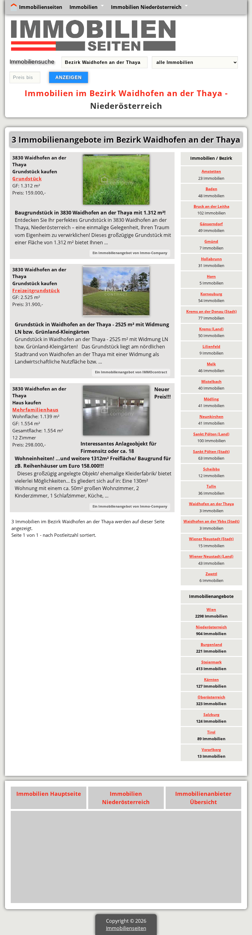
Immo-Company (153, 252)
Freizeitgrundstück (36, 290)
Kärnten (211, 679)
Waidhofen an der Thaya (211, 503)
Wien (211, 609)
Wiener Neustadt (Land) (211, 556)
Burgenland (211, 644)
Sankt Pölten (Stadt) (211, 451)
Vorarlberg (211, 749)
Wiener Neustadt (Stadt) (211, 538)
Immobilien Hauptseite (48, 793)
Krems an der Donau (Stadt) (211, 311)
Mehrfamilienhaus (35, 410)
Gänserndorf (211, 224)
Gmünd (211, 241)
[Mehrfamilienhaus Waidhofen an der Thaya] (116, 433)
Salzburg (211, 714)
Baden (211, 189)
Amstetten (211, 171)
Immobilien (83, 7)
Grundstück (26, 178)
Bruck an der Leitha (211, 206)
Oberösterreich (211, 697)
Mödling (211, 399)
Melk (211, 364)
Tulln (211, 486)
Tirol (211, 732)
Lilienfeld (211, 346)
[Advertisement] (92, 588)
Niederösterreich (126, 105)
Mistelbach (211, 381)
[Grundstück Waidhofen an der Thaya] (116, 202)
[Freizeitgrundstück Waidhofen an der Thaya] (116, 314)
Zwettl (211, 574)
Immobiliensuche (32, 61)
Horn (211, 276)
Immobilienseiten (40, 7)
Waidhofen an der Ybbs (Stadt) (211, 521)
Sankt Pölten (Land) (211, 434)
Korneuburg (211, 294)
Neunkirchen (211, 416)
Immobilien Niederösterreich (146, 7)
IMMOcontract (154, 372)
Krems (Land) (211, 329)
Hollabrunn (211, 259)
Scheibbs (211, 469)
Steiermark (211, 662)
